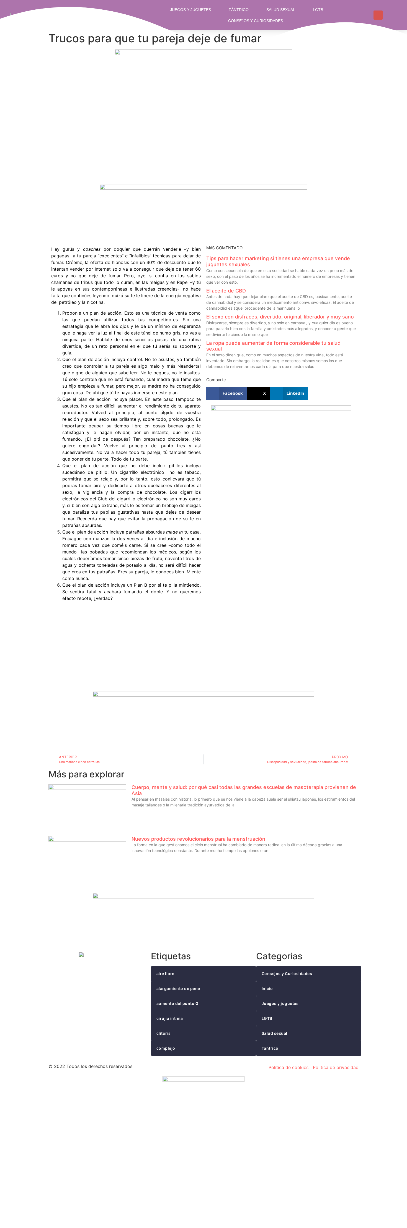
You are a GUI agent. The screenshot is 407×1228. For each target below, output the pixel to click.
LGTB (318, 9)
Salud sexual (280, 9)
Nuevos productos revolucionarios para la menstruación (198, 839)
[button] (226, 393)
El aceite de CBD (226, 291)
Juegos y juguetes (190, 9)
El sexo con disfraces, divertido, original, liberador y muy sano (280, 317)
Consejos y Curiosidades (255, 21)
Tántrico (239, 9)
